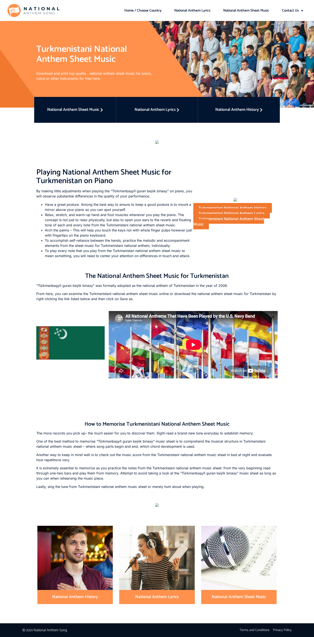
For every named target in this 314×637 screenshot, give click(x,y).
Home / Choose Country (142, 10)
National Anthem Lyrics (192, 10)
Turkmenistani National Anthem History (232, 208)
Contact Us (290, 10)
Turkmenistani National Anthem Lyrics (231, 213)
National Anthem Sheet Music (246, 10)
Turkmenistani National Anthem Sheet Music (228, 222)
